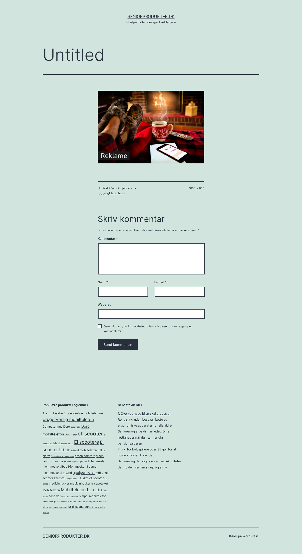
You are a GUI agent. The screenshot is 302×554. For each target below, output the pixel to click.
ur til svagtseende (80, 506)
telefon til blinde (77, 502)
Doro (66, 426)
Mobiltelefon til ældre (82, 489)
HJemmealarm (98, 461)
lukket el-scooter (92, 478)
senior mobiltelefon (69, 496)
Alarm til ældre (53, 413)
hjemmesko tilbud (55, 466)
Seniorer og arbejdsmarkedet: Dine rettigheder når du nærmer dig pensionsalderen (143, 437)
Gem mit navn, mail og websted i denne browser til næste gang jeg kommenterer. (148, 329)
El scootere (86, 442)
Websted (104, 304)
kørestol (59, 478)
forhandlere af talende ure (62, 456)
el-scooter (90, 434)
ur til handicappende (58, 507)
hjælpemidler (84, 472)
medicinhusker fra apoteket (89, 483)
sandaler (54, 496)
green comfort (85, 456)
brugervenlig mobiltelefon (68, 419)
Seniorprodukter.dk (151, 16)
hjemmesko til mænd (57, 472)
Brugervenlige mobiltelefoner (84, 413)
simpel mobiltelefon (92, 496)
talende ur (64, 502)
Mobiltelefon (51, 490)
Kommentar (108, 238)
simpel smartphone (51, 502)
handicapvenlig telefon (77, 462)
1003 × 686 (196, 188)
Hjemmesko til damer (83, 466)
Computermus (52, 426)
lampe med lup (72, 478)
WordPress (250, 536)
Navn (103, 282)
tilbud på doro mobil (95, 502)
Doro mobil (75, 427)
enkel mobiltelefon (84, 450)
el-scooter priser (65, 443)
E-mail (160, 282)
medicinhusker (59, 483)
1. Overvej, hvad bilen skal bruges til (144, 413)
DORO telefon (71, 435)
